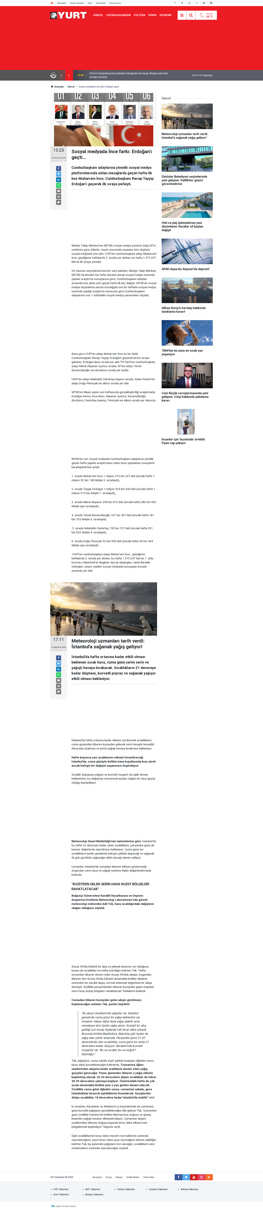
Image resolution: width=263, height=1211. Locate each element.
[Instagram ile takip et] (201, 1177)
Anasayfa (97, 1177)
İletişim (119, 1177)
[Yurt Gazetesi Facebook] (175, 3)
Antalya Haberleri (94, 1194)
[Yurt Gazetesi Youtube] (189, 3)
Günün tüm (202, 75)
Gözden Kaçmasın (118, 15)
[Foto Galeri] (211, 3)
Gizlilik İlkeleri (132, 1177)
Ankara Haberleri (189, 1189)
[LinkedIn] (58, 179)
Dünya (152, 15)
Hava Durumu (115, 3)
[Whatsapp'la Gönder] (58, 185)
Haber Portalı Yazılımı (65, 1206)
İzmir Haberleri (61, 1194)
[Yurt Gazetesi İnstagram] (196, 3)
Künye (109, 1177)
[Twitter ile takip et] (186, 1177)
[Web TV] (203, 3)
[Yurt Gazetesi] (68, 15)
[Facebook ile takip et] (178, 1177)
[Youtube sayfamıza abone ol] (194, 1177)
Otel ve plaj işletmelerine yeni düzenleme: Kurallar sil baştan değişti (125, 75)
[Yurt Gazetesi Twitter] (182, 3)
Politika (139, 15)
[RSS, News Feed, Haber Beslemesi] (209, 1177)
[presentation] (61, 75)
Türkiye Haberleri (126, 1189)
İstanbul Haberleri (158, 1189)
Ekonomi (165, 15)
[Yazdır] (58, 196)
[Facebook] (58, 168)
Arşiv (90, 3)
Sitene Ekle (100, 3)
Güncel (98, 15)
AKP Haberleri (92, 1189)
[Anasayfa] (52, 3)
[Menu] (182, 15)
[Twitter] (58, 174)
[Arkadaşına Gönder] (58, 191)
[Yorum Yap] (58, 202)
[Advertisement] (131, 47)
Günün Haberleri (77, 3)
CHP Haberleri (60, 1189)
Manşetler (61, 3)
